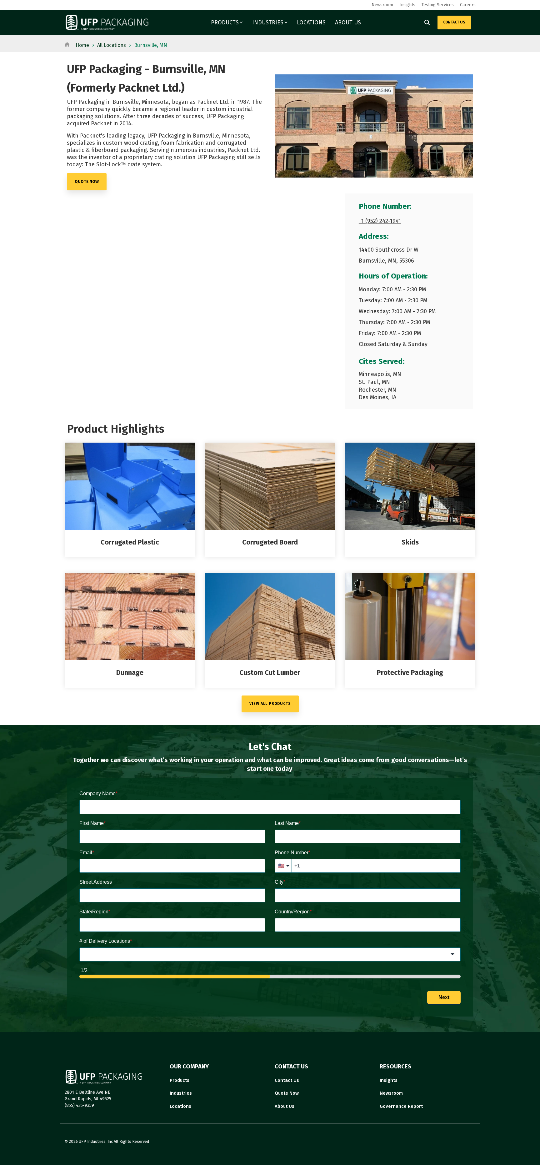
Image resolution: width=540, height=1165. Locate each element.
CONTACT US (454, 22)
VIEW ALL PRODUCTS (270, 703)
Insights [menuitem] (407, 5)
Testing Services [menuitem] (438, 5)
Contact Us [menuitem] (287, 1080)
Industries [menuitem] (181, 1093)
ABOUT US (348, 22)
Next (443, 997)
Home (82, 45)
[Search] (427, 22)
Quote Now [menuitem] (287, 1093)
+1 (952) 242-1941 (380, 221)
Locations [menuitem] (180, 1106)
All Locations (111, 45)
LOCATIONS (311, 22)
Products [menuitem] (179, 1080)
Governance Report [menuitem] (401, 1106)
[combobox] (270, 954)
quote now (87, 181)
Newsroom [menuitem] (382, 5)
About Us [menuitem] (284, 1106)
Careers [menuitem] (468, 5)
